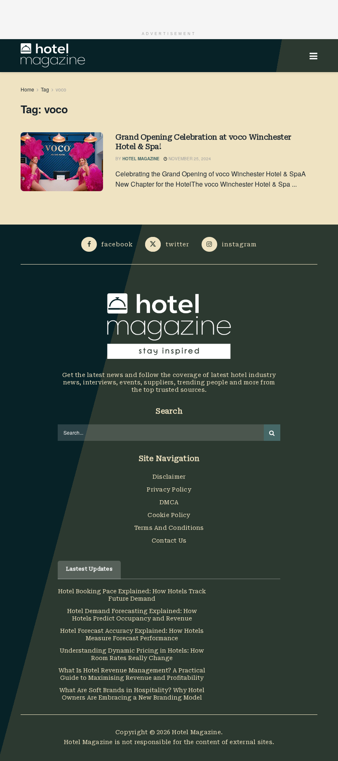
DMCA (169, 502)
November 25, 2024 (189, 159)
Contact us (169, 540)
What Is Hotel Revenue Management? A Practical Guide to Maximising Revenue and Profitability (132, 674)
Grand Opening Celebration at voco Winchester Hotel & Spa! (203, 142)
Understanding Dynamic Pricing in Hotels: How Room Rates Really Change (132, 654)
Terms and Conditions (169, 528)
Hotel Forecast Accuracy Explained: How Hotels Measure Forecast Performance (132, 635)
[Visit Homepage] (53, 55)
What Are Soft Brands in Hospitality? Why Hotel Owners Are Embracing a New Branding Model (131, 694)
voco (61, 89)
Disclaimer (169, 476)
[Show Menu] (313, 55)
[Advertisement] (169, 12)
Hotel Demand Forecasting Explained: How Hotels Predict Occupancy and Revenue (132, 615)
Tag (45, 89)
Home (27, 89)
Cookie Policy (169, 515)
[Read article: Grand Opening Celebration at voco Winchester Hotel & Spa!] (62, 161)
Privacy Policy (169, 489)
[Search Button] (272, 432)
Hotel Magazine (141, 159)
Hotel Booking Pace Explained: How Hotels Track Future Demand (132, 595)
